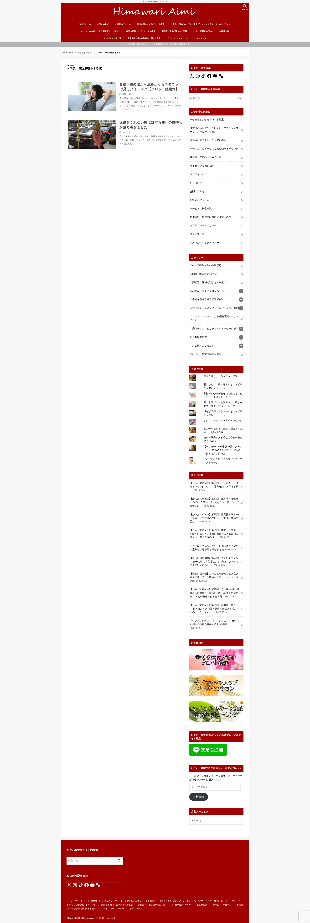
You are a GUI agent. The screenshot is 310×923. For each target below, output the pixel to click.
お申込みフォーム (123, 24)
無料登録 (198, 796)
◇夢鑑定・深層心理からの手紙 (208, 282)
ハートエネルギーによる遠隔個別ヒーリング (100, 31)
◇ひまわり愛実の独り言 (205, 354)
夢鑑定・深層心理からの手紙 (174, 31)
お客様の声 (224, 31)
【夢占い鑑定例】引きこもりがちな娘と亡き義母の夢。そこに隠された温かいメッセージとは (214, 577)
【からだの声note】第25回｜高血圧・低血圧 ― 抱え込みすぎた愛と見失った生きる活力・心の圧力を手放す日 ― (214, 609)
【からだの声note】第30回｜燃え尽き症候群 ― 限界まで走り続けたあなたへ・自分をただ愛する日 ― (214, 502)
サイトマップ (200, 38)
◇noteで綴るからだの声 (205, 265)
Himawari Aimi (88, 918)
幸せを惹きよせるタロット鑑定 (150, 24)
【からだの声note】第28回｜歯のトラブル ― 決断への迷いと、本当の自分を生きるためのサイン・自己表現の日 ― (214, 534)
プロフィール (85, 24)
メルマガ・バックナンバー (204, 242)
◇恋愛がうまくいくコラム (207, 291)
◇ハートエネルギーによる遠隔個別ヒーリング (214, 318)
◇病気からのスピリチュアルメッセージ (214, 328)
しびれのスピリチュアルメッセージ (223, 420)
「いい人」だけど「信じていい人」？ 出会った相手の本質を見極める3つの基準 (214, 624)
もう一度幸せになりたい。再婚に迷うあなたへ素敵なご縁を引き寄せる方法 (214, 547)
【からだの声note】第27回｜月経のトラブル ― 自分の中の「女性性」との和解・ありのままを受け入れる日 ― (214, 561)
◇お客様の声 (199, 337)
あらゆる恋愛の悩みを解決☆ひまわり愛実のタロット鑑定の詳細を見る (156, 44)
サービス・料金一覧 (112, 38)
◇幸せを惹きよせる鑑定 (206, 299)
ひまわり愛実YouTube (203, 31)
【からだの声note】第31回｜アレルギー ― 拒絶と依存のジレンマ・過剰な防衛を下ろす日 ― (214, 486)
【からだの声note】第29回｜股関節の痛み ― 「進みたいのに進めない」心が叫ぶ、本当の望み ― (214, 518)
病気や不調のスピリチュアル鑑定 (140, 31)
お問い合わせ (103, 24)
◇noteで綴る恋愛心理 (203, 274)
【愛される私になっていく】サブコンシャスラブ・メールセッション (201, 24)
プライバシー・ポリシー (177, 38)
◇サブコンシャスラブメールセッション (215, 308)
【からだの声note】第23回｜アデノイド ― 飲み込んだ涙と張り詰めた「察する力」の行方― (223, 450)
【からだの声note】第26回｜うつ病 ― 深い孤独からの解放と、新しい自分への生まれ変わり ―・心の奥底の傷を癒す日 (214, 593)
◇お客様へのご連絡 (203, 345)
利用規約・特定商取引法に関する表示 (144, 38)
